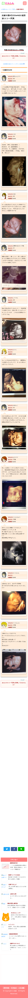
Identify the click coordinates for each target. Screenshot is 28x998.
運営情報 (6, 988)
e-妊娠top (4, 9)
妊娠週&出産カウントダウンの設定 (13, 64)
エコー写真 (12, 9)
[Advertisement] (14, 704)
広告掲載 (21, 988)
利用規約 (14, 988)
